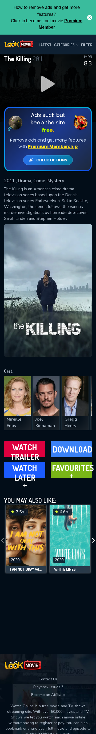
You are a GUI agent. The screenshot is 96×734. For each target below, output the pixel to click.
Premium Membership (53, 146)
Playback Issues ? (48, 686)
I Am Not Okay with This (26, 569)
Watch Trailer (24, 449)
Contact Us (48, 679)
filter (86, 45)
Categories (64, 45)
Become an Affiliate (48, 694)
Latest (45, 45)
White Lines (65, 569)
